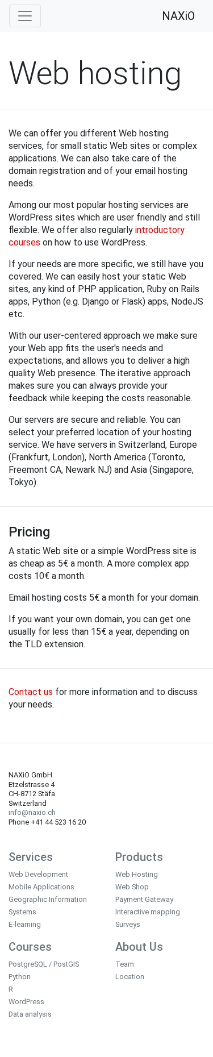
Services (31, 857)
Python (20, 976)
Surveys (127, 924)
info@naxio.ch (32, 812)
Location (129, 976)
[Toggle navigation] (25, 16)
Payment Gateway (144, 899)
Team (124, 964)
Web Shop (132, 887)
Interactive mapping (147, 912)
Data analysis (30, 1014)
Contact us (31, 691)
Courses (30, 947)
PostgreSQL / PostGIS (44, 964)
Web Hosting (136, 874)
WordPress (26, 1001)
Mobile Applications (41, 887)
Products (139, 857)
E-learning (25, 924)
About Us (139, 947)
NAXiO (178, 16)
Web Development (38, 874)
